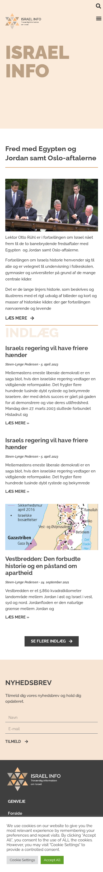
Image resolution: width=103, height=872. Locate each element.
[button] (98, 6)
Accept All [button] (52, 860)
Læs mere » (17, 423)
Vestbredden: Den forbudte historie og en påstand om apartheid (43, 565)
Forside (15, 813)
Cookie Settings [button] (22, 860)
